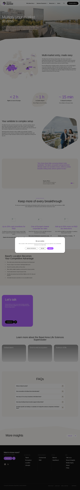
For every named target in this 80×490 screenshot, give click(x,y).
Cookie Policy (43, 244)
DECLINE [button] (42, 248)
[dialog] (40, 245)
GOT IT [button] (50, 248)
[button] (32, 248)
